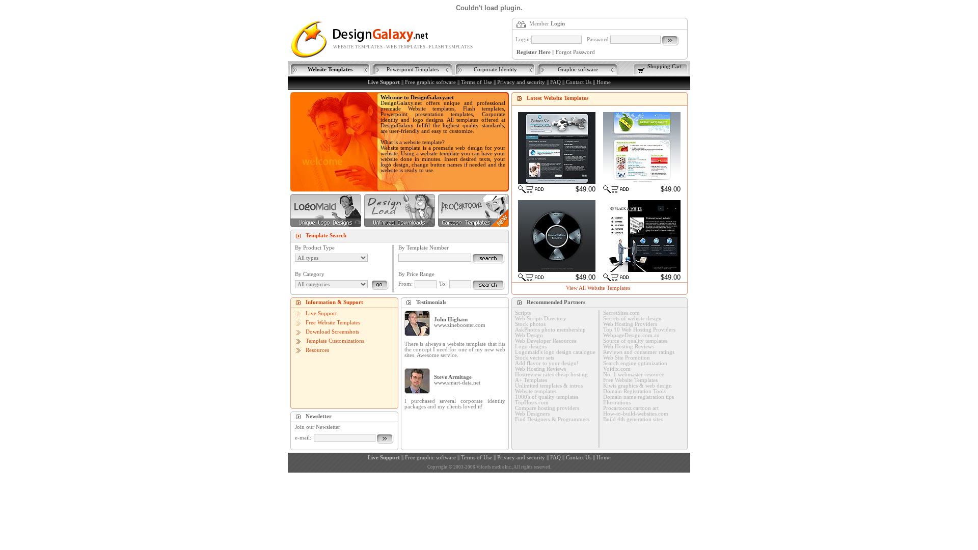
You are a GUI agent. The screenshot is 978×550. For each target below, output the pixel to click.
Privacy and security (521, 82)
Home (603, 82)
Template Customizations (335, 341)
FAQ (555, 82)
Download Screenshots (332, 332)
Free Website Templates (333, 322)
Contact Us (578, 82)
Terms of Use (476, 82)
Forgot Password (575, 52)
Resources (317, 350)
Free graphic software (430, 82)
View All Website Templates (598, 288)
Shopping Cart (664, 66)
